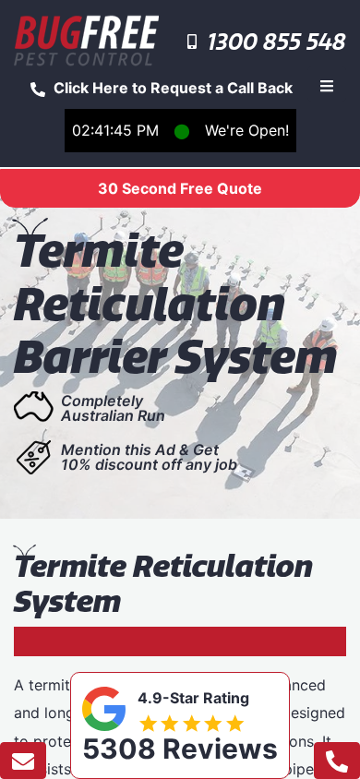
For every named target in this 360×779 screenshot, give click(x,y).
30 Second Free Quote (180, 188)
